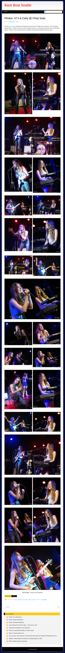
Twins (33, 599)
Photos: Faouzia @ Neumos (16, 633)
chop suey (19, 599)
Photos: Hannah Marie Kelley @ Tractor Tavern (21, 630)
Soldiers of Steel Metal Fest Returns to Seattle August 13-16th (25, 638)
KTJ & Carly (12, 26)
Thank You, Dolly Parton (15, 617)
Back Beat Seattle (17, 5)
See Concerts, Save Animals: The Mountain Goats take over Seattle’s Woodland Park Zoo (33, 635)
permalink (44, 599)
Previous (7, 607)
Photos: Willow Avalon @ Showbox (18, 641)
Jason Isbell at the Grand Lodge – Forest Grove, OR (23, 625)
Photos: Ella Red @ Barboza (16, 622)
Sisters (30, 599)
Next (59, 607)
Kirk (17, 21)
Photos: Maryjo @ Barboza (16, 619)
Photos (14, 596)
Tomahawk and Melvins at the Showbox (19, 627)
